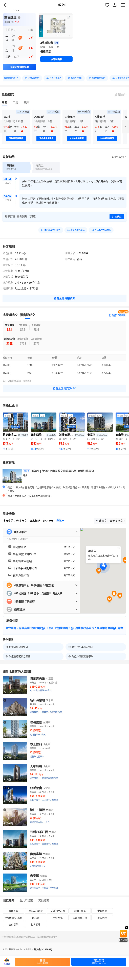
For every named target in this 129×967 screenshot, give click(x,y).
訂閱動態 (117, 216)
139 (65, 449)
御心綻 (35, 917)
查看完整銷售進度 (19, 67)
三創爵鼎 (13, 924)
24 (8, 449)
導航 (59, 520)
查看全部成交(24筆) (64, 388)
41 (121, 449)
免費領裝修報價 (116, 8)
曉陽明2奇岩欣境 (13, 917)
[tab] (4, 102)
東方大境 (102, 917)
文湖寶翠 (102, 911)
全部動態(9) (118, 157)
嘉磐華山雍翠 (36, 911)
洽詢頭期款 (56, 59)
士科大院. (58, 917)
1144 (37, 449)
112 (93, 449)
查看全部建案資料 (64, 298)
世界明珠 (35, 924)
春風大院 (13, 911)
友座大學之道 (80, 917)
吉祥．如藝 (80, 911)
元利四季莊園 (58, 911)
